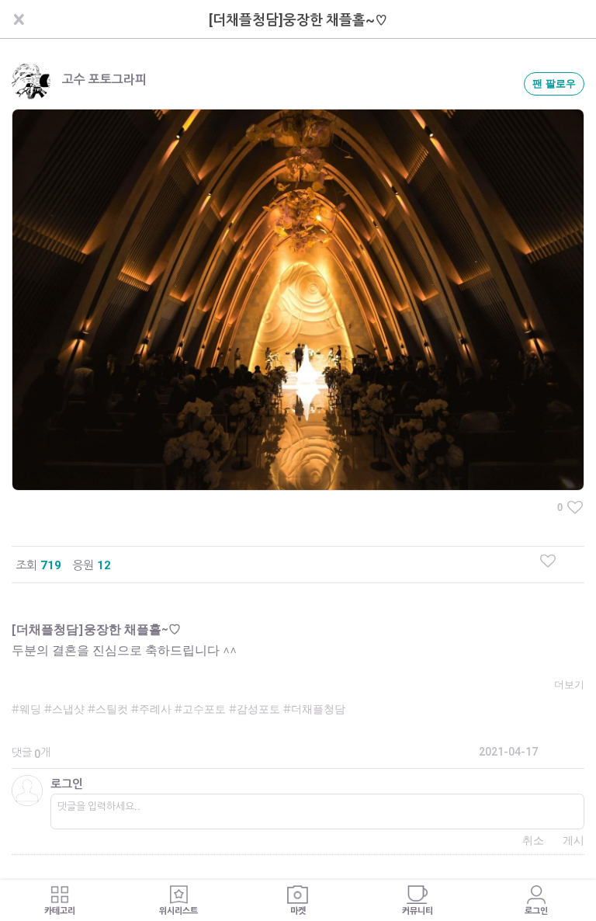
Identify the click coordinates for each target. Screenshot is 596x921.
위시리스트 (178, 911)
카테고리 (59, 911)
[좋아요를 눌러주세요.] (548, 560)
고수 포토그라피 (104, 79)
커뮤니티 (417, 911)
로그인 (66, 784)
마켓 (298, 911)
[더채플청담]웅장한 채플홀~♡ (298, 20)
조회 (26, 565)
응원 (83, 565)
